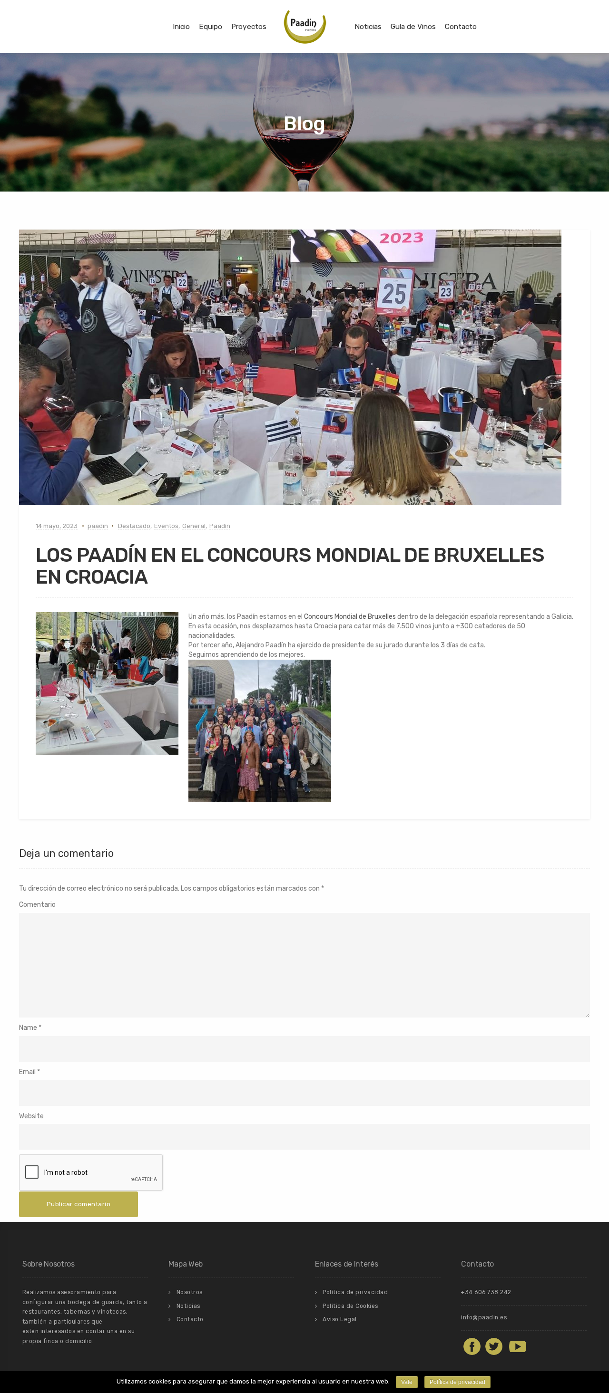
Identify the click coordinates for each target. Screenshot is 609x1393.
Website (31, 1116)
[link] (350, 617)
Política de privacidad (355, 1292)
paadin (98, 525)
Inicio (181, 26)
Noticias (368, 26)
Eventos (166, 525)
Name (28, 1028)
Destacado (134, 525)
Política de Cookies (350, 1306)
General (194, 525)
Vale (407, 1382)
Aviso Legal (340, 1319)
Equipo (210, 26)
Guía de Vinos (413, 26)
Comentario (37, 905)
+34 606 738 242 (486, 1292)
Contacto (461, 26)
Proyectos (248, 26)
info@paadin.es (484, 1317)
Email (27, 1072)
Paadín (219, 525)
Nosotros (190, 1292)
